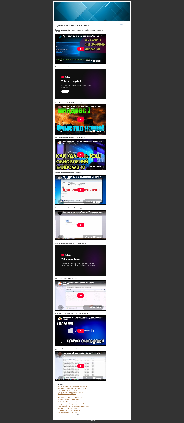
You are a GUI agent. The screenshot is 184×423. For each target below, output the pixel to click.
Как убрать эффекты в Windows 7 (67, 405)
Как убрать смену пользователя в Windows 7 (71, 392)
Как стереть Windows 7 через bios (67, 412)
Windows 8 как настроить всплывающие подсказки (72, 403)
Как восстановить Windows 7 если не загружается (72, 386)
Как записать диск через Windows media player (71, 395)
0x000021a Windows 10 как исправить (69, 401)
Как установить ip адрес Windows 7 (68, 390)
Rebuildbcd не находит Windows (67, 394)
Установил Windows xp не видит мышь (69, 399)
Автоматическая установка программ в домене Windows (74, 406)
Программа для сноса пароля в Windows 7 (70, 410)
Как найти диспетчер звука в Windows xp (70, 397)
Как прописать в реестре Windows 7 (68, 408)
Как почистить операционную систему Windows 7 (72, 388)
